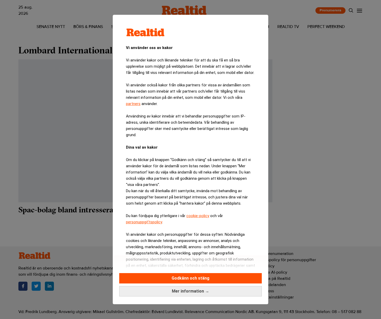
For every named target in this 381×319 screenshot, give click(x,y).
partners (133, 103)
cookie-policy (197, 215)
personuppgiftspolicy (144, 222)
